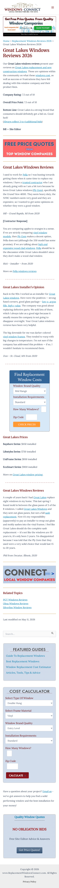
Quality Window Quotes (30, 817)
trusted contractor (32, 182)
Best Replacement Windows (22, 661)
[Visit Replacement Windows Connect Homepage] (29, 26)
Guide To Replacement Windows (25, 655)
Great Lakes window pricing (28, 474)
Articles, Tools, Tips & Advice (23, 672)
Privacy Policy (29, 881)
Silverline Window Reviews (17, 607)
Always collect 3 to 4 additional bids (23, 121)
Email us (47, 791)
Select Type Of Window (19, 698)
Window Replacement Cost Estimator (28, 667)
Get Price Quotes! (29, 850)
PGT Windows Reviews (15, 599)
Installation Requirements (28, 397)
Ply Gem (37, 190)
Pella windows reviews (24, 271)
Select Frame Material (18, 710)
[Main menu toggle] (52, 7)
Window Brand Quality (26, 386)
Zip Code (18, 417)
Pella (25, 174)
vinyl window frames (14, 336)
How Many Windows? (26, 409)
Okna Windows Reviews (15, 603)
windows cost (43, 75)
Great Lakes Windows (35, 508)
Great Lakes (39, 497)
